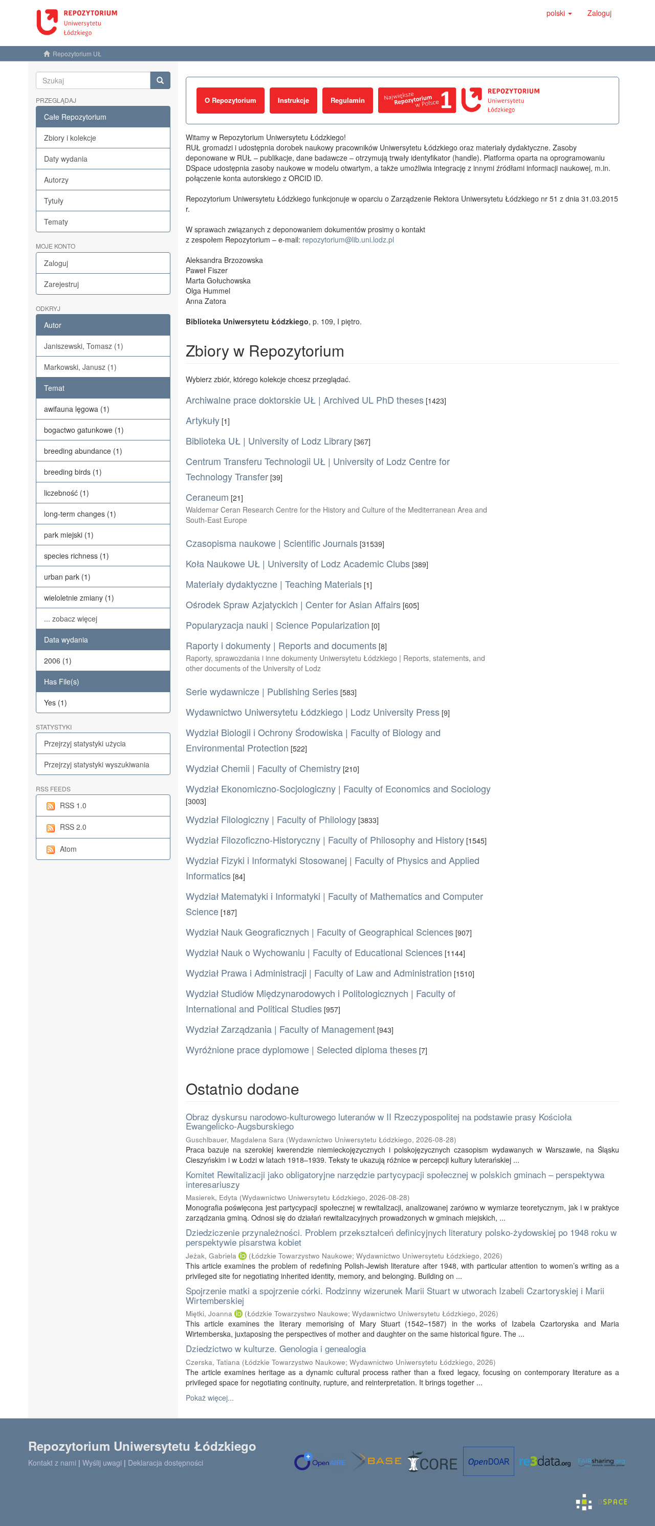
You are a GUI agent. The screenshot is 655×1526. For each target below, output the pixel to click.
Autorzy (56, 179)
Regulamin (348, 100)
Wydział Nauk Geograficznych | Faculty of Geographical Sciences (319, 931)
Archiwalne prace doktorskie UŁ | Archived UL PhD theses (305, 399)
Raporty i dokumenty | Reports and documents (281, 645)
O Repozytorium (230, 100)
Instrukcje (293, 100)
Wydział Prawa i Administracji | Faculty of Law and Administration (319, 972)
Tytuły (53, 200)
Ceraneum (207, 496)
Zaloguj (56, 263)
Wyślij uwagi (102, 1462)
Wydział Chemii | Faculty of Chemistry (263, 768)
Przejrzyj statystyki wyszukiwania (96, 764)
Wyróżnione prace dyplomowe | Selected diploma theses (301, 1049)
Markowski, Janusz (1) (80, 367)
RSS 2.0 (73, 827)
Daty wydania (66, 158)
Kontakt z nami (52, 1462)
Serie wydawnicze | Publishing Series (262, 691)
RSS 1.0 (73, 805)
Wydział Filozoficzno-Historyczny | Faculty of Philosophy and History (325, 839)
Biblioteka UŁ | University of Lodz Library (269, 440)
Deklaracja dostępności (165, 1462)
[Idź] (160, 80)
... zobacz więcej (70, 618)
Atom (68, 849)
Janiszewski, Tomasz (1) (83, 346)
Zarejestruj (61, 284)
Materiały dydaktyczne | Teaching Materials (274, 583)
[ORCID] (242, 1255)
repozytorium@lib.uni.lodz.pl (348, 239)
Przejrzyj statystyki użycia (85, 743)
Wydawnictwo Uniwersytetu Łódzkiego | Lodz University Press (313, 711)
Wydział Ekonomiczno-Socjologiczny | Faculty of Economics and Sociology (338, 788)
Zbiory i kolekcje (70, 137)
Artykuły (203, 420)
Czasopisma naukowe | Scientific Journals (272, 542)
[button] (559, 13)
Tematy (56, 221)
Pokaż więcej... (210, 1397)
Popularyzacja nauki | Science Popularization (277, 624)
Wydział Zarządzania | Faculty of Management (280, 1028)
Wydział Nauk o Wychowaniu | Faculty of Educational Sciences (314, 952)
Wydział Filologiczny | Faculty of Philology (271, 819)
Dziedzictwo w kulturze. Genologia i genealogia (276, 1348)
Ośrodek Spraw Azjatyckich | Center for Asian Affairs (293, 604)
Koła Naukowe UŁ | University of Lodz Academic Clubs (298, 563)
